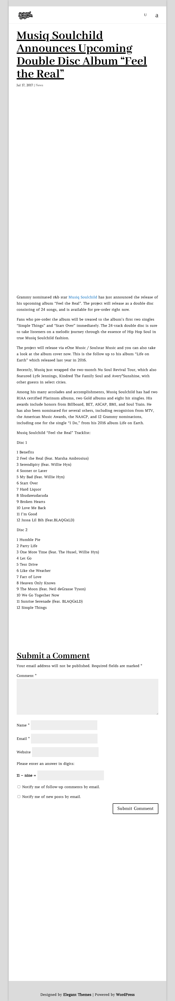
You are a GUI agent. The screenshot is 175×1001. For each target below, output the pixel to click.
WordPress (125, 994)
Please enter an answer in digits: (45, 763)
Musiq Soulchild (83, 297)
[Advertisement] (87, 130)
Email (23, 738)
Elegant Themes (77, 994)
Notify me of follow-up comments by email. (61, 787)
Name (23, 725)
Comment (26, 675)
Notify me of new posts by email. (51, 796)
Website (24, 752)
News (39, 85)
